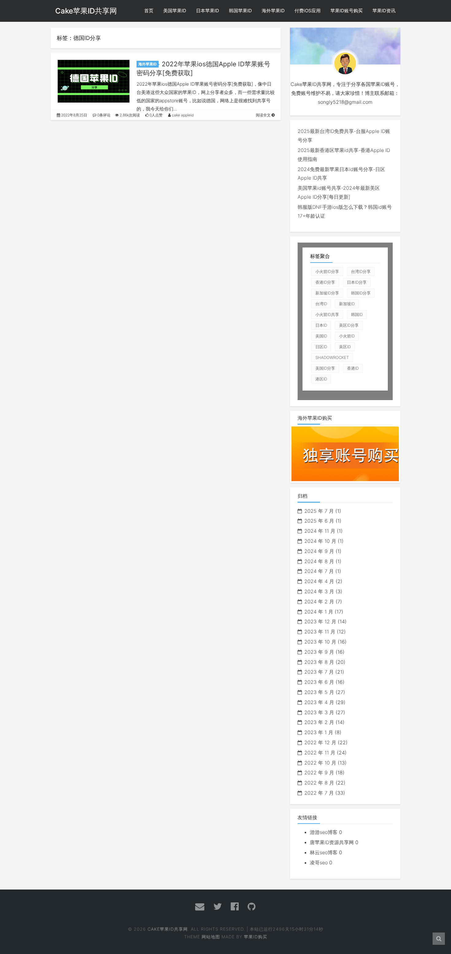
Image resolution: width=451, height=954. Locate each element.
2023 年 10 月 (320, 642)
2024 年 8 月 (319, 561)
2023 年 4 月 (319, 702)
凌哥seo (319, 862)
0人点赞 (155, 115)
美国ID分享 (325, 368)
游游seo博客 (323, 832)
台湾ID (321, 303)
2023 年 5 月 (319, 692)
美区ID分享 (349, 325)
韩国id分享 (361, 292)
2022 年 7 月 (319, 793)
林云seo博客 (323, 852)
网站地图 (211, 936)
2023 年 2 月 (319, 722)
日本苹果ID (207, 11)
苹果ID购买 (255, 936)
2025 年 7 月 (319, 511)
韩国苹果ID (240, 11)
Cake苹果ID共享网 (86, 10)
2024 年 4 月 (319, 581)
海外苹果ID (273, 11)
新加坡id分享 (327, 292)
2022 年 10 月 (320, 763)
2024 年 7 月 (319, 571)
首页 (148, 11)
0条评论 (103, 115)
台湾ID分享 (361, 271)
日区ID (321, 346)
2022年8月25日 (73, 115)
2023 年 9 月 (319, 652)
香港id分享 (325, 282)
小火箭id (347, 335)
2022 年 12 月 (320, 742)
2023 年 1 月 (318, 732)
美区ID (345, 346)
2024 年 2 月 (319, 601)
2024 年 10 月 (320, 541)
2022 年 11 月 (319, 753)
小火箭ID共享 (327, 314)
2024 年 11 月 (319, 531)
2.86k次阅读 (129, 115)
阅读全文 (264, 115)
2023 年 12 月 (320, 621)
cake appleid (182, 115)
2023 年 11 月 (319, 632)
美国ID (321, 335)
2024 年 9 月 (319, 551)
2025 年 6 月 (319, 521)
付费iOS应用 (308, 11)
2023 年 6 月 (319, 682)
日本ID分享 (357, 282)
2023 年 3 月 (319, 712)
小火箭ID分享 (327, 271)
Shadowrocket (332, 357)
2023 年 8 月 (319, 662)
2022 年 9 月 (319, 772)
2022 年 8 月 (319, 783)
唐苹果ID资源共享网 (332, 842)
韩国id (357, 314)
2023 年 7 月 (319, 672)
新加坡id (347, 303)
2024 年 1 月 (318, 612)
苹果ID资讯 (383, 11)
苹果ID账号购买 (346, 11)
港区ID (321, 378)
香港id (353, 368)
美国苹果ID (174, 11)
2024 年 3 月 (319, 591)
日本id (321, 325)
